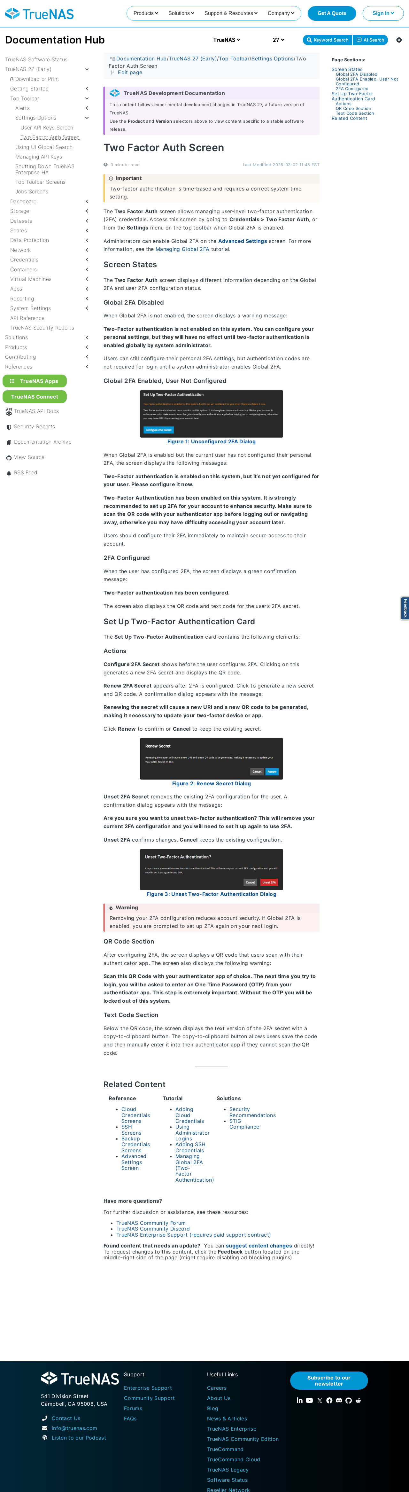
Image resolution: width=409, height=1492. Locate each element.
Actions (343, 103)
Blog (212, 1408)
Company (279, 13)
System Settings (30, 308)
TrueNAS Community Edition (243, 1439)
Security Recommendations (252, 1112)
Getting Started (29, 88)
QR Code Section (353, 108)
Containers (23, 269)
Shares (18, 230)
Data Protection (29, 240)
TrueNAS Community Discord (153, 1228)
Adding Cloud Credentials (189, 1115)
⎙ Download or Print (34, 79)
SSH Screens (131, 1129)
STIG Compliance (244, 1124)
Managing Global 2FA (182, 249)
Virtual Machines (30, 279)
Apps (16, 288)
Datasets (21, 220)
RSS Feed (26, 473)
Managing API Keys (38, 156)
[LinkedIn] (300, 1400)
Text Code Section (355, 113)
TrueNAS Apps (39, 381)
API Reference (27, 318)
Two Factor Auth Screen (50, 137)
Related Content (349, 118)
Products (144, 13)
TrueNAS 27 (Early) (28, 69)
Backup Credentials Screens (135, 1144)
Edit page (130, 72)
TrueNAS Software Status (36, 59)
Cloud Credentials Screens (135, 1115)
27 (277, 40)
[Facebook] (329, 1400)
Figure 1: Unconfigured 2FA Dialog (211, 441)
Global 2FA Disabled (356, 74)
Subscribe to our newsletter (329, 1380)
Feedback (405, 608)
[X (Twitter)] (320, 1400)
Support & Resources (229, 13)
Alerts (22, 108)
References (18, 366)
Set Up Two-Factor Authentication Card (353, 96)
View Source (29, 457)
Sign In (382, 13)
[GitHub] (348, 1400)
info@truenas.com (74, 1428)
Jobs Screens (31, 191)
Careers (217, 1388)
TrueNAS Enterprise (231, 1429)
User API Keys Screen (46, 127)
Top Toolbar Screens (40, 182)
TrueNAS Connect (34, 397)
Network (20, 250)
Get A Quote (332, 13)
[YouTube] (309, 1400)
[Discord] (339, 1400)
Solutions (179, 13)
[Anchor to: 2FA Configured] (156, 558)
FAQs (130, 1418)
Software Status (227, 1480)
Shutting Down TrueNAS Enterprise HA (44, 169)
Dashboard (23, 201)
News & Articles (227, 1418)
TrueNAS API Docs (36, 411)
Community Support (149, 1398)
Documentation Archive (43, 442)
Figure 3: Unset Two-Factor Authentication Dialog (211, 894)
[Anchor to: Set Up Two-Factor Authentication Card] (262, 621)
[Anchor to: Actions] (132, 651)
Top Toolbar (24, 98)
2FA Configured (352, 88)
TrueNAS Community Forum (151, 1223)
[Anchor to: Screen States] (164, 264)
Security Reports (34, 427)
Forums (133, 1408)
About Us (219, 1398)
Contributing (20, 357)
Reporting (22, 298)
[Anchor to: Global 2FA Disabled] (170, 302)
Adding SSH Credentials (190, 1147)
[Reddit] (358, 1400)
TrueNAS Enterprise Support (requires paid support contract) (193, 1234)
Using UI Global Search (44, 147)
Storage (19, 211)
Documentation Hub (55, 40)
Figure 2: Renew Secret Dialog (211, 783)
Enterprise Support (148, 1388)
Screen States (347, 69)
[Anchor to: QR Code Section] (160, 941)
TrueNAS (225, 40)
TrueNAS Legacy (228, 1469)
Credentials (24, 259)
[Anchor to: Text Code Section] (164, 1015)
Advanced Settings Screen (134, 1162)
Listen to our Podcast (79, 1438)
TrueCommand (225, 1449)
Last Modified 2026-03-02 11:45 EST (281, 164)
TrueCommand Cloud (233, 1459)
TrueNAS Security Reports (42, 327)
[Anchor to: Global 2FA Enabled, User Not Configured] (232, 381)
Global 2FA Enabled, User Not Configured (367, 81)
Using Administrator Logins (192, 1132)
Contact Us (66, 1418)
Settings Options (35, 117)
